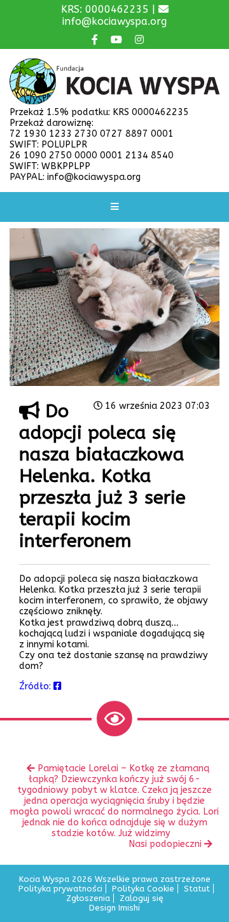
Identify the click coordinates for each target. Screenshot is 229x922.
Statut (197, 888)
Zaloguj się (141, 898)
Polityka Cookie (143, 888)
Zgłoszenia (88, 898)
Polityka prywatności (60, 888)
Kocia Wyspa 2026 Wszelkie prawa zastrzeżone (115, 879)
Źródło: (36, 686)
